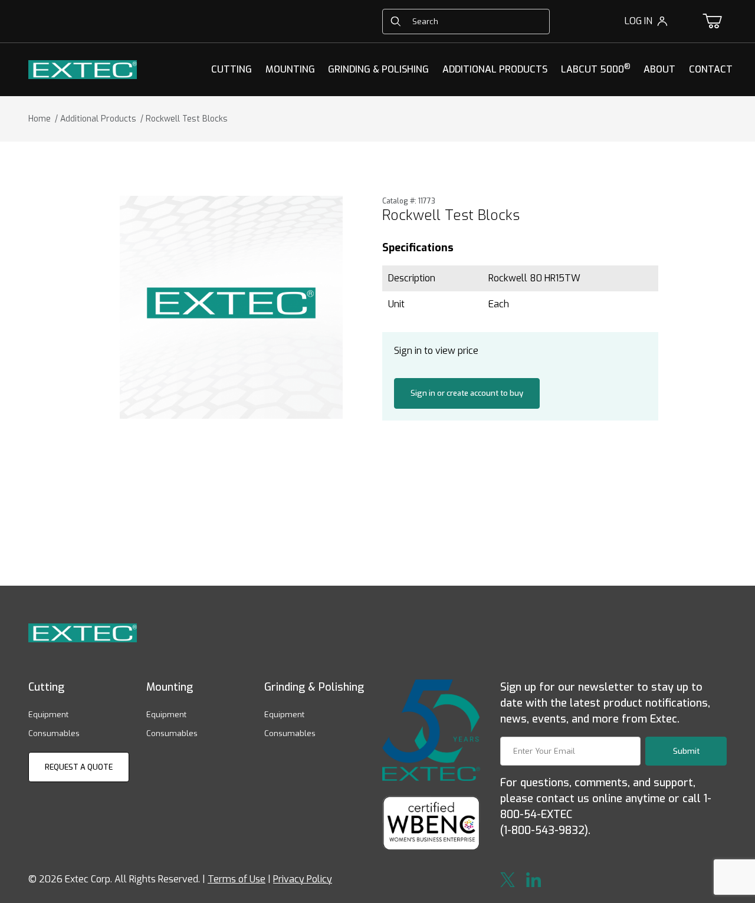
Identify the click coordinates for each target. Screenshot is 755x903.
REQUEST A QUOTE (79, 767)
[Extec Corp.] (82, 69)
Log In (638, 21)
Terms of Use (236, 879)
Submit (686, 751)
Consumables (54, 733)
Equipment (48, 715)
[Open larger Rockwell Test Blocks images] (231, 307)
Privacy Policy (302, 879)
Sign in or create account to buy (467, 393)
